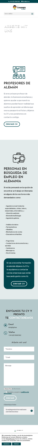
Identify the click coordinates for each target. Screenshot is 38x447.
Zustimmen (7, 444)
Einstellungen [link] (10, 439)
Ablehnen (16, 444)
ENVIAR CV (12, 124)
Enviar (10, 398)
